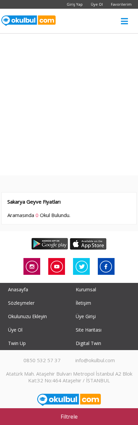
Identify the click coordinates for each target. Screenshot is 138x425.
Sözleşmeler (21, 303)
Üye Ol (97, 4)
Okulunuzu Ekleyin (27, 316)
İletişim (83, 303)
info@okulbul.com (95, 360)
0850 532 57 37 (42, 360)
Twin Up (17, 343)
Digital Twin (88, 343)
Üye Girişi (86, 316)
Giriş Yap (75, 4)
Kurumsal (86, 289)
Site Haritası (88, 330)
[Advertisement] (69, 106)
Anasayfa (18, 289)
